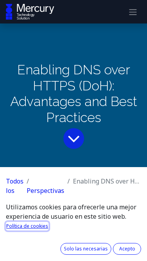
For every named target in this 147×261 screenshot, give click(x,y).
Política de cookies (27, 226)
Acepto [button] (127, 248)
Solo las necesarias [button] (86, 248)
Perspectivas (45, 190)
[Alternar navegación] (133, 11)
